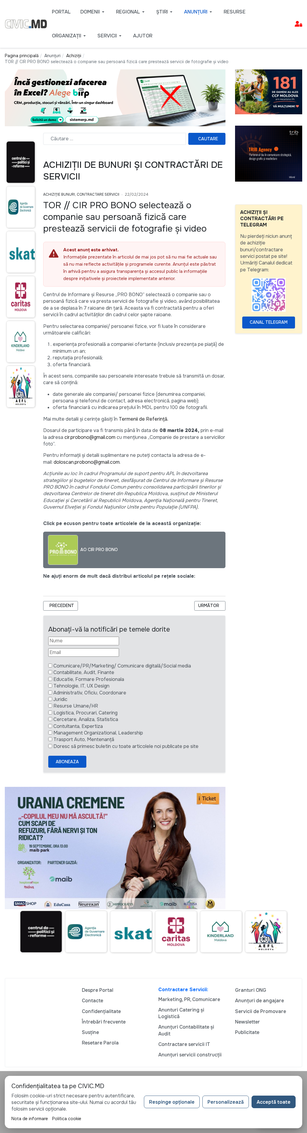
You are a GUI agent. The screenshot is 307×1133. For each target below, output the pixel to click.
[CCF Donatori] (268, 91)
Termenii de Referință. (143, 419)
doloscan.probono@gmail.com (87, 462)
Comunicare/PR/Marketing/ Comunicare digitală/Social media (122, 666)
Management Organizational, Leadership (98, 733)
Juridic (60, 699)
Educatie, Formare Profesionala (88, 679)
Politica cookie (66, 1118)
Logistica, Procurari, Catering (85, 713)
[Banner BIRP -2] (115, 97)
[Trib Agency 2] (268, 153)
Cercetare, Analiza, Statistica (85, 719)
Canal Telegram (269, 322)
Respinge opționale (172, 1102)
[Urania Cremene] (115, 848)
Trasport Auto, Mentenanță (83, 739)
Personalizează (225, 1102)
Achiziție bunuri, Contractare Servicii (81, 194)
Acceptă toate (274, 1102)
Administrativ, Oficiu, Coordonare (89, 693)
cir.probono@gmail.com (89, 437)
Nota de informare (29, 1118)
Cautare (208, 139)
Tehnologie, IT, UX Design (81, 686)
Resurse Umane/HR (75, 706)
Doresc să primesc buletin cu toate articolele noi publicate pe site (125, 746)
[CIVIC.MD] (26, 23)
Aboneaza (67, 761)
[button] (93, 12)
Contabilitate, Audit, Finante (83, 672)
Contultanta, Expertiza (78, 726)
